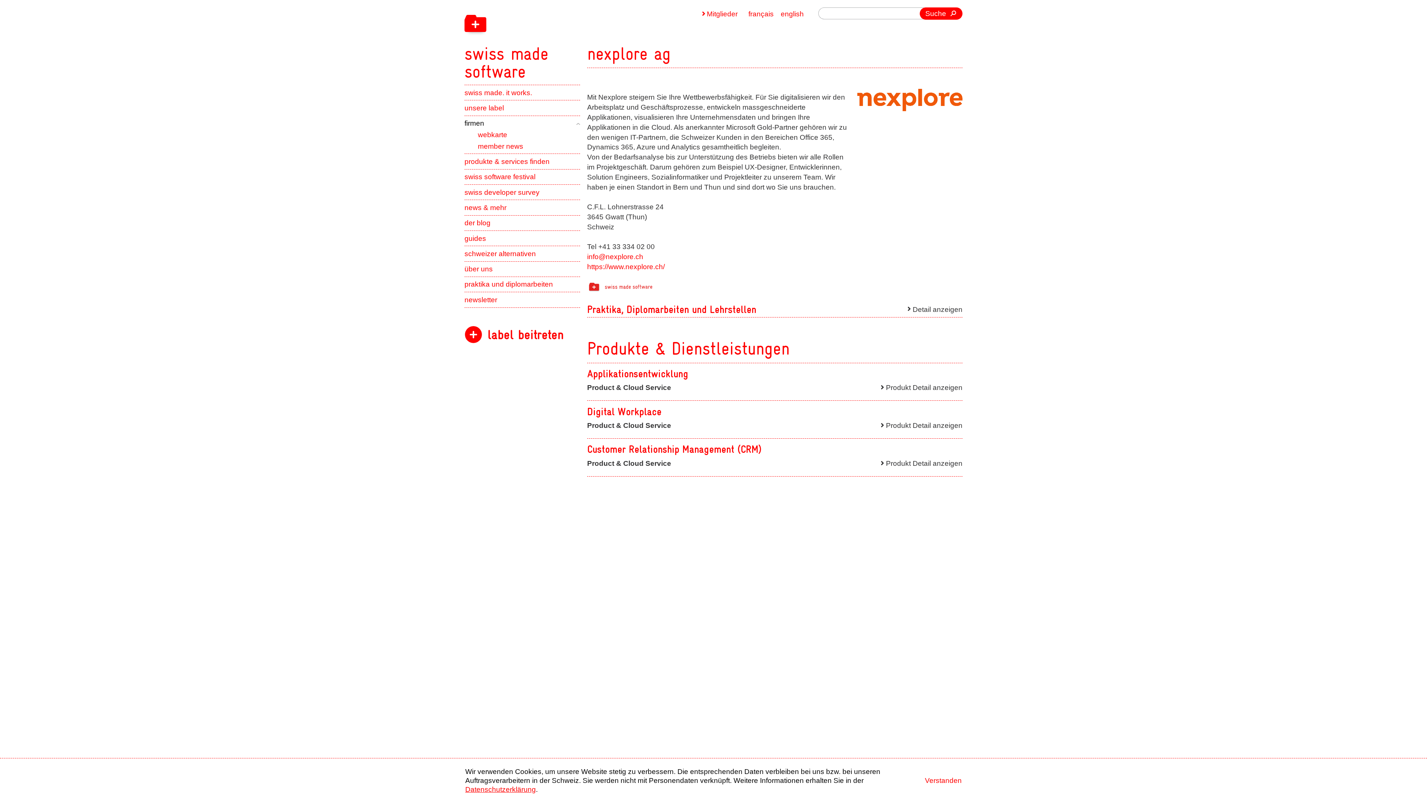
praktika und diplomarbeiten (509, 284)
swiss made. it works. (498, 93)
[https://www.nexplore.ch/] (909, 100)
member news (500, 146)
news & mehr (486, 208)
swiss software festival (500, 177)
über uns (479, 269)
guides (475, 238)
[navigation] (554, 40)
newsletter (481, 300)
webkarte (492, 135)
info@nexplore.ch (615, 257)
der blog (478, 223)
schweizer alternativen (500, 254)
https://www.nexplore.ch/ (626, 267)
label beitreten (526, 334)
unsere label (484, 108)
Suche (935, 13)
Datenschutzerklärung (500, 789)
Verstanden (943, 780)
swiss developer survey (502, 192)
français (761, 14)
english (792, 14)
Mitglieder (722, 14)
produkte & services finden (507, 161)
